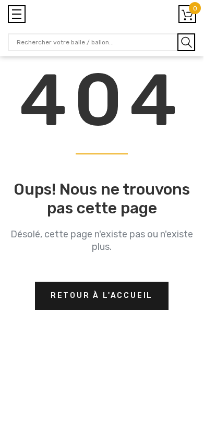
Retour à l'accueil (102, 295)
